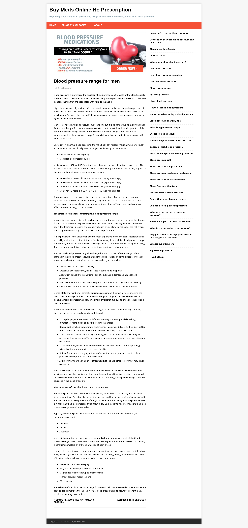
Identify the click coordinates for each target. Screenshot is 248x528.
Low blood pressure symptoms (167, 75)
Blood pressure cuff (160, 159)
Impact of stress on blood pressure (169, 33)
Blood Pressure (64, 88)
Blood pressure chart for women (167, 179)
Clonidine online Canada (162, 48)
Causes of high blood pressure (166, 146)
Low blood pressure (160, 68)
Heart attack (157, 256)
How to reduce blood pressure (166, 107)
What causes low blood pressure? (168, 62)
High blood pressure (161, 250)
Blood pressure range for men (166, 166)
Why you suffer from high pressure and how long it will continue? (171, 236)
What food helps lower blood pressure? (171, 153)
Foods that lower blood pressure (168, 199)
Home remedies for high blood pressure (171, 114)
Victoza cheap (157, 55)
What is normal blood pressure (166, 192)
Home (52, 25)
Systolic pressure (159, 94)
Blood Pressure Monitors (163, 186)
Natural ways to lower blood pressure (170, 140)
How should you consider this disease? (171, 221)
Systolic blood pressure (163, 133)
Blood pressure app (160, 88)
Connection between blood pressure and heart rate (172, 41)
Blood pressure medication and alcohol (171, 172)
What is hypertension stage (165, 127)
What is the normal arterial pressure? (170, 228)
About (98, 25)
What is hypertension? (162, 243)
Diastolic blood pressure (163, 81)
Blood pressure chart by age (165, 120)
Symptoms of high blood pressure (168, 205)
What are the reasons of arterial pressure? (167, 213)
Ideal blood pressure (161, 101)
